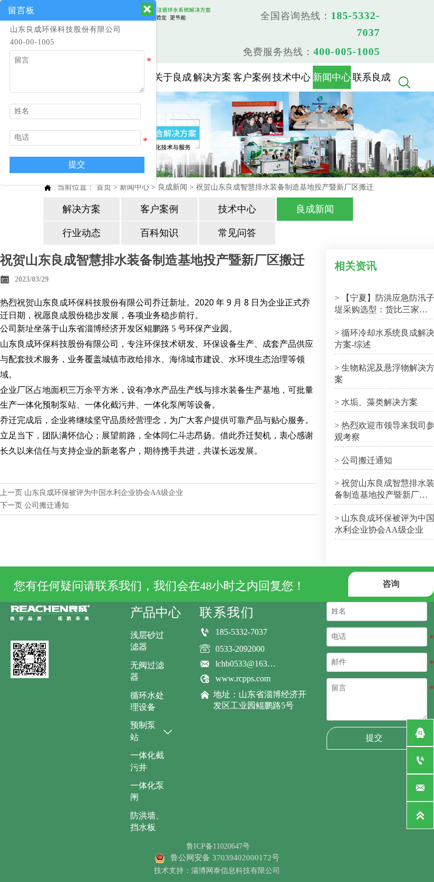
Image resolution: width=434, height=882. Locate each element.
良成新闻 (172, 187)
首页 (103, 187)
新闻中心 (134, 187)
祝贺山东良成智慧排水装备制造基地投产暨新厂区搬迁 (285, 187)
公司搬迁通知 (46, 505)
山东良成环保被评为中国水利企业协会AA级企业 (103, 493)
